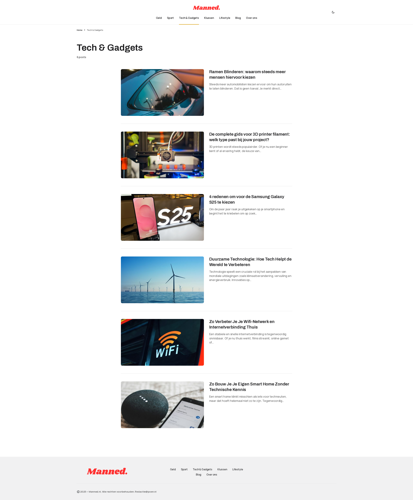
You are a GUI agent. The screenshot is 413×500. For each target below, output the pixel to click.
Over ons (211, 474)
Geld (173, 469)
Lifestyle (237, 469)
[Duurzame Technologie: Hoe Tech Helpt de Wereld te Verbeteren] (162, 279)
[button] (333, 12)
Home (79, 30)
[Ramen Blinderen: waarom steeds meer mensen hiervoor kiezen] (162, 92)
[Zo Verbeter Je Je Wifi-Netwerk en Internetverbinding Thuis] (162, 342)
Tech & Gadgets (202, 469)
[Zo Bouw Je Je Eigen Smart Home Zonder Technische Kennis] (162, 404)
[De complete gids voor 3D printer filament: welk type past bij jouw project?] (162, 155)
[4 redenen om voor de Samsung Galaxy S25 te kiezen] (162, 217)
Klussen (222, 469)
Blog (198, 474)
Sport (184, 469)
